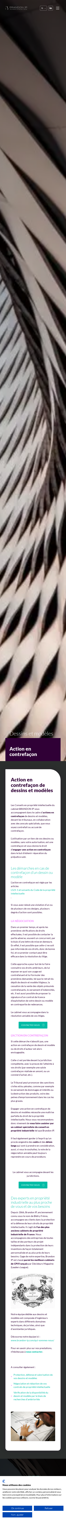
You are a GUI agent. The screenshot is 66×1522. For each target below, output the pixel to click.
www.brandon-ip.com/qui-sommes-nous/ (32, 1340)
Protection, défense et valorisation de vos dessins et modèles (33, 1376)
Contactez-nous (30, 1025)
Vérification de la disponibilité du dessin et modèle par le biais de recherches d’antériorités (31, 1396)
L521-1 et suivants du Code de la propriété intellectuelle (33, 891)
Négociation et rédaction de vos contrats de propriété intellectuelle (32, 1385)
